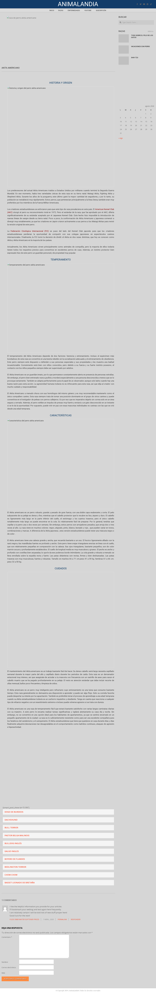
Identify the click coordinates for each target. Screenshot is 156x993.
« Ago (121, 138)
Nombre (5, 962)
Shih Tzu (134, 57)
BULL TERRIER (11, 827)
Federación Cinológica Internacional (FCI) (30, 231)
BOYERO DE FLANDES (15, 859)
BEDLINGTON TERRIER (15, 867)
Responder (75, 919)
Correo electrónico (9, 967)
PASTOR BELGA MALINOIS (17, 835)
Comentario (7, 937)
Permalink (62, 919)
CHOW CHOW (11, 874)
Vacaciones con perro (140, 46)
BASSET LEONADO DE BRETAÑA (20, 882)
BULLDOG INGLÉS (13, 843)
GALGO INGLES (12, 851)
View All (150, 31)
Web (3, 973)
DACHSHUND (11, 819)
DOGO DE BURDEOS (14, 812)
